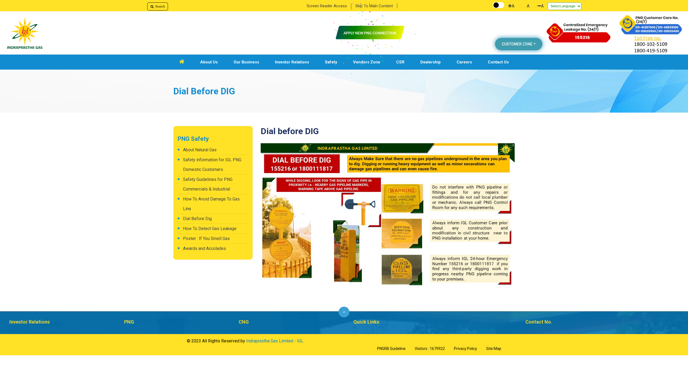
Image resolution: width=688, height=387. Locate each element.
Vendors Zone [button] (366, 62)
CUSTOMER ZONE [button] (517, 44)
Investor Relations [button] (292, 62)
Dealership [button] (430, 62)
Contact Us (498, 62)
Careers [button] (464, 62)
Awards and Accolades (204, 248)
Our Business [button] (246, 62)
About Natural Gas (200, 149)
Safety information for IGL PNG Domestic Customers (212, 164)
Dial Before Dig (197, 218)
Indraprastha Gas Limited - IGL (274, 340)
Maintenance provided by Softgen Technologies (341, 341)
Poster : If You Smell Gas (206, 238)
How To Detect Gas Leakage (209, 228)
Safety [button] (331, 62)
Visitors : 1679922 (430, 348)
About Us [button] (209, 62)
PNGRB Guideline (391, 348)
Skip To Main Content (374, 5)
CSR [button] (400, 62)
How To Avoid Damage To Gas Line (211, 203)
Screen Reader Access (327, 5)
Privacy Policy (465, 348)
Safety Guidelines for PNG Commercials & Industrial (207, 184)
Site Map (493, 348)
